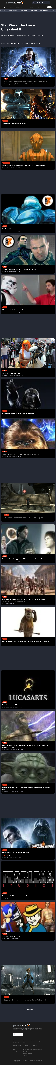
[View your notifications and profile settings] (42, 2)
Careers (35, 1045)
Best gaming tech (44, 10)
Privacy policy (36, 1041)
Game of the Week (13, 10)
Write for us (16, 1052)
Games (11, 7)
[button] (47, 2)
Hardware (31, 7)
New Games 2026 (23, 10)
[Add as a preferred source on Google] (18, 1034)
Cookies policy (17, 1045)
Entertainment (20, 7)
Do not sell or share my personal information (27, 1053)
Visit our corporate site (36, 1029)
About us (15, 1049)
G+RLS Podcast (34, 10)
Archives (30, 1009)
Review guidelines (37, 1049)
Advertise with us (27, 1049)
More (38, 7)
